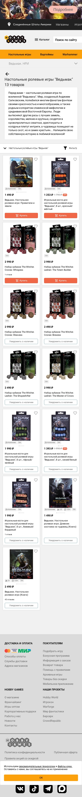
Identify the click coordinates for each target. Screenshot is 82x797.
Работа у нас (13, 716)
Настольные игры (19, 54)
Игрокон (48, 702)
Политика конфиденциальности (25, 752)
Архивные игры (52, 674)
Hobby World (50, 697)
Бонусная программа (56, 655)
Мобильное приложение (58, 683)
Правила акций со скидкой (21, 758)
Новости (10, 720)
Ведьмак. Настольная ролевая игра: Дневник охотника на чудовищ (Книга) (60, 523)
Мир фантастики (53, 711)
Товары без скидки (55, 679)
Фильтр (73, 148)
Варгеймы (46, 54)
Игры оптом (12, 706)
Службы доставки (16, 661)
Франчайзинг (13, 702)
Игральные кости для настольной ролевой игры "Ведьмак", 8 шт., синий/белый (60, 456)
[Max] (62, 788)
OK (41, 777)
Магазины (62, 24)
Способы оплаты (15, 656)
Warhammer (70, 54)
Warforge (48, 706)
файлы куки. (65, 766)
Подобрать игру (53, 651)
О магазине (12, 697)
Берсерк (48, 716)
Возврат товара (53, 665)
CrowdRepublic (52, 720)
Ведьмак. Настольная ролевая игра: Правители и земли (20, 203)
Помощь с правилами (56, 669)
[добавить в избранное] (36, 159)
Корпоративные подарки (20, 711)
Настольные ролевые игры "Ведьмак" (28, 148)
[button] (16, 192)
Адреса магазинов (16, 665)
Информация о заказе (57, 660)
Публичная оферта (65, 752)
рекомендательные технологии (37, 766)
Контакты (11, 725)
